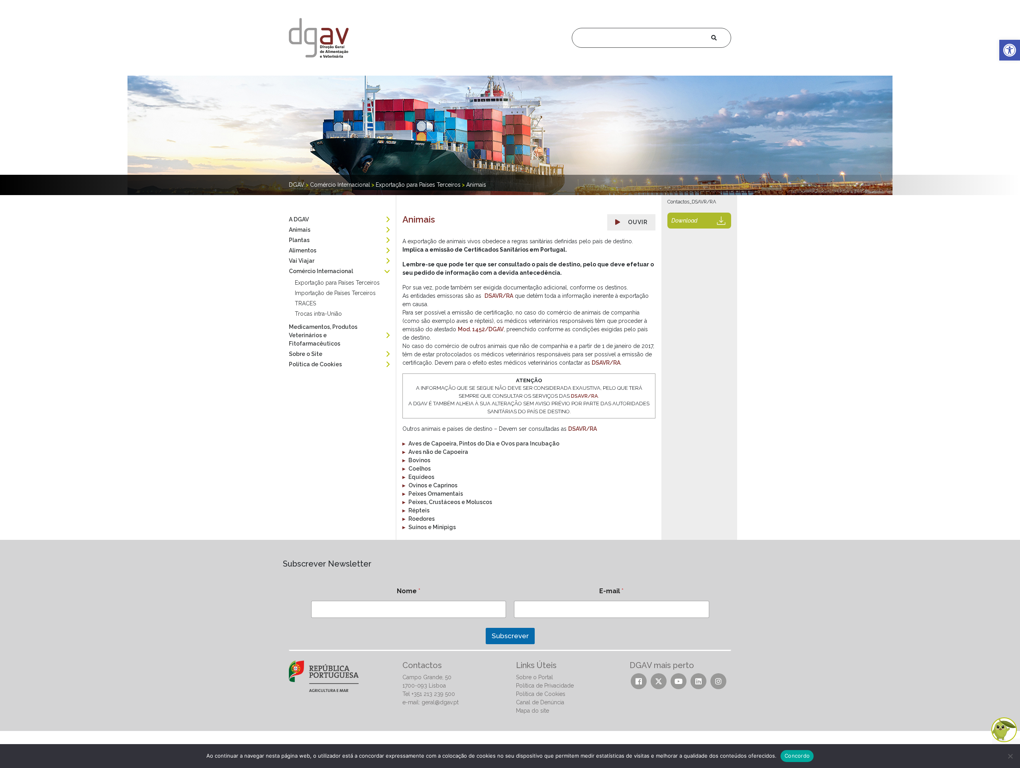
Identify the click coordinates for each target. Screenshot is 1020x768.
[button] (1009, 50)
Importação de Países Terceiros (335, 293)
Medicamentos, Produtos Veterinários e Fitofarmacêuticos (323, 335)
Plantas (299, 240)
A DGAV (299, 219)
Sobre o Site (305, 354)
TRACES (305, 303)
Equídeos (421, 477)
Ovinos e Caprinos (432, 485)
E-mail (611, 591)
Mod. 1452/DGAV (481, 329)
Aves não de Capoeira (438, 452)
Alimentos (302, 250)
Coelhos (419, 468)
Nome (408, 591)
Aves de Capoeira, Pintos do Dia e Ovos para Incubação (483, 443)
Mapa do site (532, 710)
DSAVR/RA (498, 296)
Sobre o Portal (534, 677)
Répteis (419, 510)
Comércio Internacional (321, 271)
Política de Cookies (315, 364)
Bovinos (419, 460)
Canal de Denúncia (540, 702)
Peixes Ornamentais (435, 494)
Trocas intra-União (318, 314)
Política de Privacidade (545, 685)
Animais (299, 230)
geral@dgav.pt (440, 702)
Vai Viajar (301, 261)
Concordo (797, 755)
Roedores (421, 519)
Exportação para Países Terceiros (337, 282)
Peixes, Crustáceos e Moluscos (450, 502)
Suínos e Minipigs (432, 527)
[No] (1010, 756)
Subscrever (510, 636)
